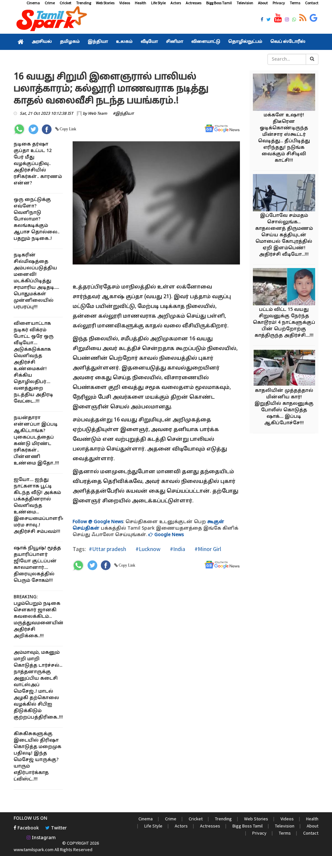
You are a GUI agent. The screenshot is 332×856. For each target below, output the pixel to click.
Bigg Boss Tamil (219, 2)
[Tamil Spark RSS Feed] (302, 18)
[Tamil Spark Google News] (313, 18)
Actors (176, 2)
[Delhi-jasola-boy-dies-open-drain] (287, 287)
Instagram (43, 838)
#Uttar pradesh (107, 549)
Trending (83, 2)
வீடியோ (149, 41)
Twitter (58, 828)
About (263, 2)
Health (140, 2)
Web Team (97, 113)
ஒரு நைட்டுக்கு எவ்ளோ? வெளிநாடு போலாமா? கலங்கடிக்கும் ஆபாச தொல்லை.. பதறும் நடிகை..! (36, 219)
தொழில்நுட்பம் (245, 41)
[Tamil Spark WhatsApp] (294, 20)
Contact (311, 2)
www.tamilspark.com (33, 849)
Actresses (193, 2)
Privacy (279, 2)
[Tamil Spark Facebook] (262, 20)
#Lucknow (147, 549)
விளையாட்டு (205, 41)
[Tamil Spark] (51, 20)
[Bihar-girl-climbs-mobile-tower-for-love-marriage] (287, 193)
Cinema (33, 2)
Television (245, 2)
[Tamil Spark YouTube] (278, 18)
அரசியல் (42, 41)
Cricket (65, 2)
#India (177, 549)
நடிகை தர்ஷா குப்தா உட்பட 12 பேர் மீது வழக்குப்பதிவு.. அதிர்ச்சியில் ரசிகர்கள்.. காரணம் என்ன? (38, 164)
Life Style (158, 2)
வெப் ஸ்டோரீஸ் (287, 41)
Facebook (27, 828)
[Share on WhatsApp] (19, 129)
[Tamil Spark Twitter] (269, 20)
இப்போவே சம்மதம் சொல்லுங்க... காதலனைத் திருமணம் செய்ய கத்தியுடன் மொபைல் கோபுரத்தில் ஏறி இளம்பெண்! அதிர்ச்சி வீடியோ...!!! (284, 235)
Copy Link (67, 129)
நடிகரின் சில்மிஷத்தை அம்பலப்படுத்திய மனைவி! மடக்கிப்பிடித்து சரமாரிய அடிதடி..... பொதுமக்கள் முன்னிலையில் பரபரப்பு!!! (36, 281)
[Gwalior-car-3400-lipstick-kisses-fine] (287, 368)
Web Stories (105, 2)
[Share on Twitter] (33, 129)
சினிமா (174, 41)
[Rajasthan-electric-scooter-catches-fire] (287, 93)
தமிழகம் (70, 41)
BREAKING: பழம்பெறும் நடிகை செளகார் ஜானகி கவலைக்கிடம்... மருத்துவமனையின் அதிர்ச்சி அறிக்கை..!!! (39, 616)
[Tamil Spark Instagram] (287, 20)
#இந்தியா (123, 113)
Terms (295, 2)
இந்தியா (98, 41)
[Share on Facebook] (47, 129)
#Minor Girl (207, 549)
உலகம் (124, 41)
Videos (124, 2)
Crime (50, 2)
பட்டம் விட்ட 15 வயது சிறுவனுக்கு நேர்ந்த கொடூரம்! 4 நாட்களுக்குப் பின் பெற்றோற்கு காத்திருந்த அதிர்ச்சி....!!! (284, 322)
